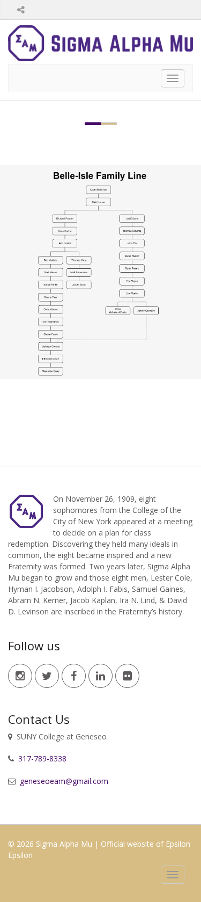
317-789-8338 (41, 758)
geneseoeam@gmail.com (63, 781)
